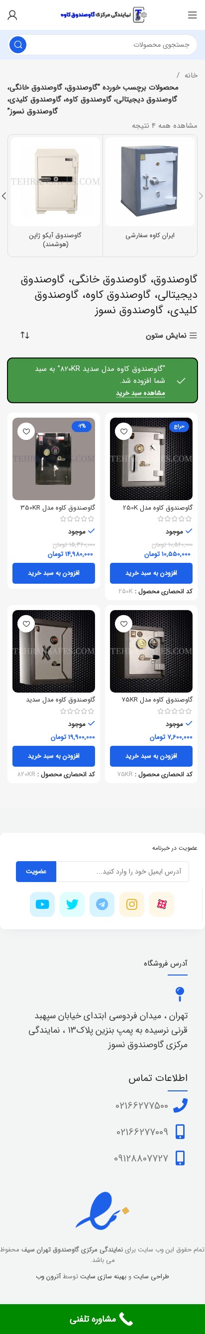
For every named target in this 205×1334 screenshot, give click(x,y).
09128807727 (141, 1158)
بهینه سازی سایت (102, 1276)
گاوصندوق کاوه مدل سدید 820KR (60, 704)
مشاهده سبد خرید (140, 393)
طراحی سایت (151, 1276)
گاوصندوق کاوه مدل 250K (158, 508)
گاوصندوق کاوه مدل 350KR (57, 508)
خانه (190, 76)
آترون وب (48, 1276)
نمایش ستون (166, 336)
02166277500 (141, 1106)
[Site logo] (102, 14)
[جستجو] (17, 44)
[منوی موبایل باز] (193, 15)
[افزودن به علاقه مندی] (123, 431)
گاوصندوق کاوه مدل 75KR (157, 700)
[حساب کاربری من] (12, 15)
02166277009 (142, 1132)
